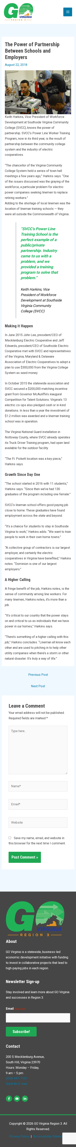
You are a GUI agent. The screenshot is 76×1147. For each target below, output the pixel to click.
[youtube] (17, 1099)
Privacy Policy (19, 1136)
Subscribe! (21, 1031)
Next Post (38, 686)
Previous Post (38, 675)
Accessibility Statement (50, 1136)
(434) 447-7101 (16, 1078)
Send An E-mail (16, 1084)
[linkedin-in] (25, 1099)
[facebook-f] (9, 1099)
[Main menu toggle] (67, 12)
